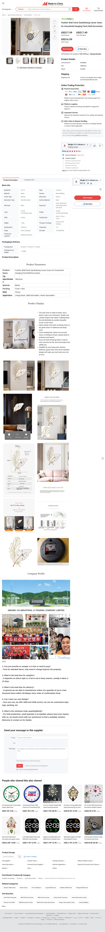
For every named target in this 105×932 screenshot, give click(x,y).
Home (3, 15)
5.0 (81, 183)
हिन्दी (92, 917)
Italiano (54, 917)
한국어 (81, 917)
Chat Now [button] (83, 49)
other (29, 868)
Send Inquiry (67, 49)
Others (54, 868)
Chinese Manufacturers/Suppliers (34, 913)
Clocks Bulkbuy (83, 902)
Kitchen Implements (58, 864)
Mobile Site (49, 915)
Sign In (64, 170)
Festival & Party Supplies (35, 864)
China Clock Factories (60, 897)
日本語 (87, 917)
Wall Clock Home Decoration (46, 902)
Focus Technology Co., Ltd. (39, 924)
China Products (18, 913)
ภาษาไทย (97, 917)
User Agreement (64, 924)
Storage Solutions (58, 861)
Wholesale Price (61, 913)
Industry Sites (72, 913)
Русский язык (46, 917)
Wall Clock (37, 15)
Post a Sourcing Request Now (27, 769)
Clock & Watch (28, 15)
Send (19, 766)
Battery (4, 868)
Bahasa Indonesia (59, 919)
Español (23, 917)
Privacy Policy (83, 924)
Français (37, 917)
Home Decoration (7, 864)
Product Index (94, 913)
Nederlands (68, 917)
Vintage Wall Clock (82, 888)
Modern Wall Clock (66, 888)
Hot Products (8, 913)
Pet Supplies (6, 861)
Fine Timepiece (36, 888)
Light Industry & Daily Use (15, 15)
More (4, 906)
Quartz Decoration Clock (67, 902)
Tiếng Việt (49, 919)
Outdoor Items (32, 861)
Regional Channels (83, 913)
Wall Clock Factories (27, 897)
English (16, 917)
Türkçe (42, 919)
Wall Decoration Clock (26, 902)
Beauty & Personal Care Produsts (88, 864)
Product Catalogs (31, 856)
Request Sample (95, 54)
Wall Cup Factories (43, 897)
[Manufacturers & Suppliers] (52, 4)
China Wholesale (50, 913)
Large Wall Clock (50, 888)
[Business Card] (100, 189)
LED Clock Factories (10, 897)
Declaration (74, 924)
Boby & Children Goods (85, 861)
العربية (75, 917)
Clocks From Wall (9, 902)
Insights (56, 915)
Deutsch (60, 917)
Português (30, 917)
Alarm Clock (23, 888)
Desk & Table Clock (9, 888)
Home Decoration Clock (79, 897)
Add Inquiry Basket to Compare (30, 67)
